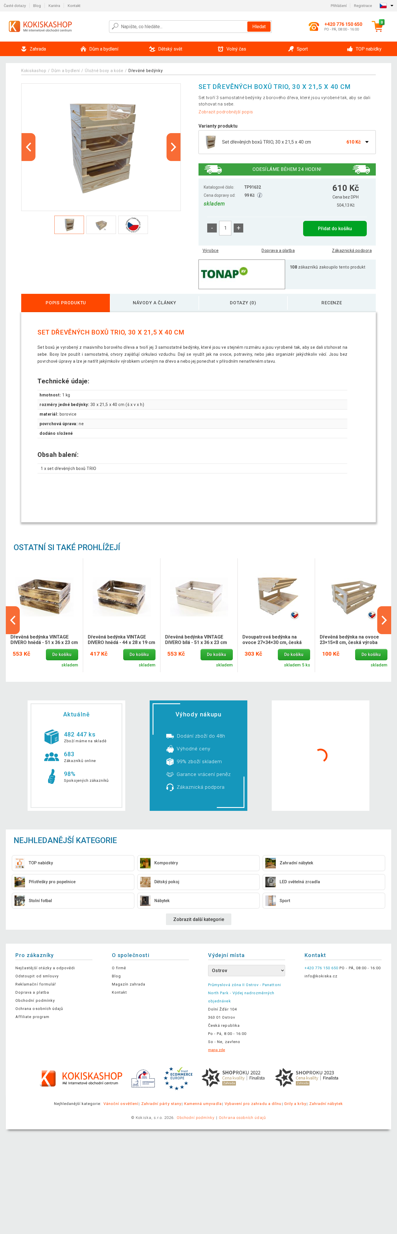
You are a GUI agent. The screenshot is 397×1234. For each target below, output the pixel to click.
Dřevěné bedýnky (145, 70)
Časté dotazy (15, 5)
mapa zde (216, 1050)
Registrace (363, 5)
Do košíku (61, 654)
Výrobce (211, 250)
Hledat (259, 26)
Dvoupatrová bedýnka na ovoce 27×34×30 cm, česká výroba (272, 640)
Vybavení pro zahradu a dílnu (253, 1103)
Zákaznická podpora (352, 250)
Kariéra (54, 5)
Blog (37, 5)
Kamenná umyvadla (203, 1103)
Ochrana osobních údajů (39, 1008)
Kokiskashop (34, 70)
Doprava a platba (278, 250)
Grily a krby (295, 1103)
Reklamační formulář (35, 984)
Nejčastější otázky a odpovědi (45, 968)
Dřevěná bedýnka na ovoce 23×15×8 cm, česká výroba (349, 639)
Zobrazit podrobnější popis (226, 112)
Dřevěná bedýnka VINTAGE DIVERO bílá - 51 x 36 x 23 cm (196, 639)
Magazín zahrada (129, 984)
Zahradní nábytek (326, 1103)
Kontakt (74, 5)
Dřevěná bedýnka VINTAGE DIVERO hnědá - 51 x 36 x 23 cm (44, 639)
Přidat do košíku (335, 228)
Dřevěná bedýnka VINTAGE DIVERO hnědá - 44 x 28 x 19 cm (121, 639)
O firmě (119, 968)
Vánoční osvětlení (120, 1103)
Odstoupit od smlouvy (37, 976)
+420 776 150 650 (322, 968)
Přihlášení (339, 5)
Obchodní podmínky (35, 1000)
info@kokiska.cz (321, 976)
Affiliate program (32, 1017)
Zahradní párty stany (161, 1103)
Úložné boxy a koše (104, 70)
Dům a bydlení (65, 70)
